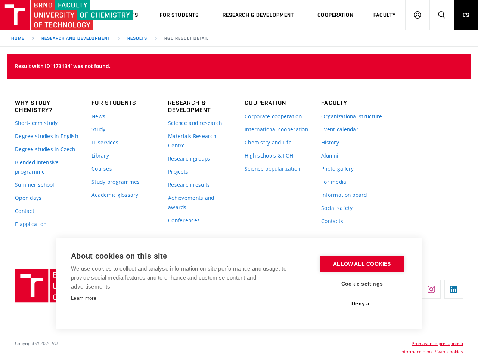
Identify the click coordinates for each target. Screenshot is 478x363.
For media (334, 181)
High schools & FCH (269, 155)
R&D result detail (186, 38)
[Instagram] (431, 289)
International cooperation (276, 129)
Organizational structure (351, 116)
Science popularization (272, 168)
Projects (178, 171)
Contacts (332, 221)
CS (466, 15)
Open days (28, 197)
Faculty (384, 15)
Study (98, 129)
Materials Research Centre (192, 140)
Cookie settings (362, 284)
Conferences (184, 220)
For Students (179, 15)
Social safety (337, 207)
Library (100, 155)
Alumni (329, 155)
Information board (344, 194)
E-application (31, 224)
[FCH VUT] (42, 15)
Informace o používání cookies (431, 351)
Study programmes (115, 181)
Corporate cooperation (273, 116)
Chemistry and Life (268, 142)
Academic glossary (115, 194)
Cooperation (335, 15)
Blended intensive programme (37, 167)
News (98, 116)
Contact (24, 210)
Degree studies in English (46, 136)
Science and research (195, 122)
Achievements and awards (191, 202)
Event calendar (339, 129)
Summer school (34, 184)
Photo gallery (337, 168)
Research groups (189, 158)
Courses (101, 168)
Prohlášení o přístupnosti (437, 343)
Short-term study (36, 122)
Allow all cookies (362, 264)
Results (137, 38)
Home (17, 38)
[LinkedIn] (453, 289)
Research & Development (258, 15)
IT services (104, 142)
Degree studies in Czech (45, 149)
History (330, 142)
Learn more (83, 298)
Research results (189, 184)
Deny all (362, 303)
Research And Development (75, 38)
